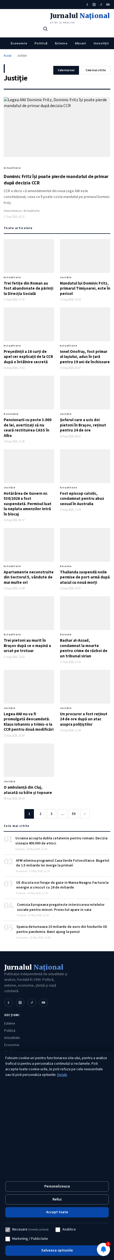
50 (74, 813)
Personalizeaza (57, 1186)
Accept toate (57, 1212)
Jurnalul (33, 967)
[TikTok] (101, 4)
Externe (61, 43)
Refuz (57, 1199)
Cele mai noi (66, 70)
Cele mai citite (96, 70)
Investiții (101, 43)
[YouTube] (108, 4)
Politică (40, 43)
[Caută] (45, 28)
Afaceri (80, 43)
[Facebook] (87, 4)
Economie (19, 43)
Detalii (62, 1074)
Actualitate (12, 1037)
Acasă (7, 55)
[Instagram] (94, 4)
